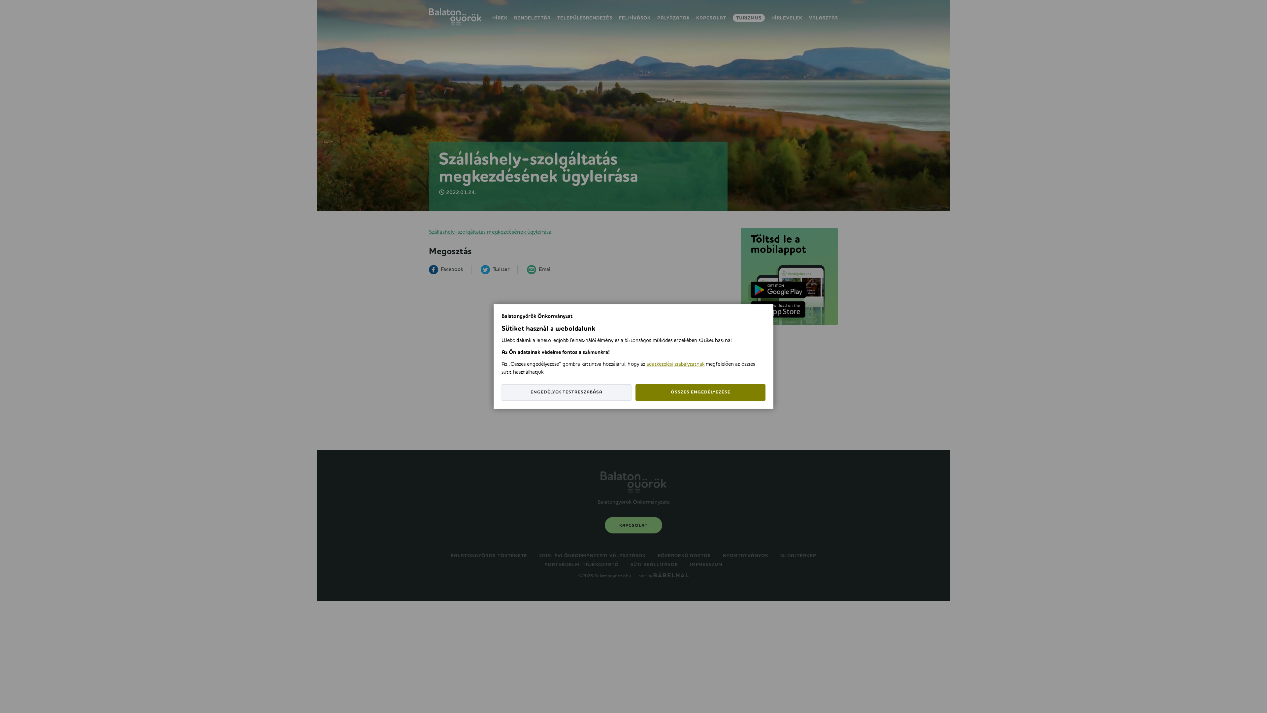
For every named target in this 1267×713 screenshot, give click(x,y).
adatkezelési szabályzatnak (675, 364)
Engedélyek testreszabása (566, 392)
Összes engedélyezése (701, 392)
